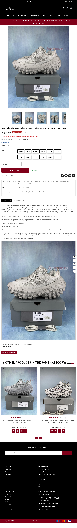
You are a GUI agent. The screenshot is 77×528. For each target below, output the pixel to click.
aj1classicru (51, 506)
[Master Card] (64, 521)
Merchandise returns (11, 497)
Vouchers (7, 506)
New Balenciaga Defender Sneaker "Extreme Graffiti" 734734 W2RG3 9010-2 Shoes (58, 421)
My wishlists (8, 509)
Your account (11, 491)
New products (9, 472)
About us (41, 477)
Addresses (8, 504)
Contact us (41, 481)
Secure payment (43, 479)
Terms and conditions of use (46, 474)
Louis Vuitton (56, 16)
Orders (7, 499)
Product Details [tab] (19, 200)
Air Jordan (35, 16)
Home (9, 16)
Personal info (8, 494)
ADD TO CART (15, 170)
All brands (23, 16)
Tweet (66, 175)
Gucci (67, 16)
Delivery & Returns (44, 469)
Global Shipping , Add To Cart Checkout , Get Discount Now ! (20, 136)
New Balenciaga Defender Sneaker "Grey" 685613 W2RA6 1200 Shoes (19, 421)
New (14, 16)
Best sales (8, 474)
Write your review (9, 352)
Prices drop (8, 469)
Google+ (69, 175)
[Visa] (69, 521)
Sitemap (40, 484)
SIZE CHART (5, 142)
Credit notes (8, 502)
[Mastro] (58, 521)
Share (62, 175)
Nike (45, 16)
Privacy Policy (42, 472)
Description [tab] (7, 200)
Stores (40, 487)
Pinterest (73, 175)
